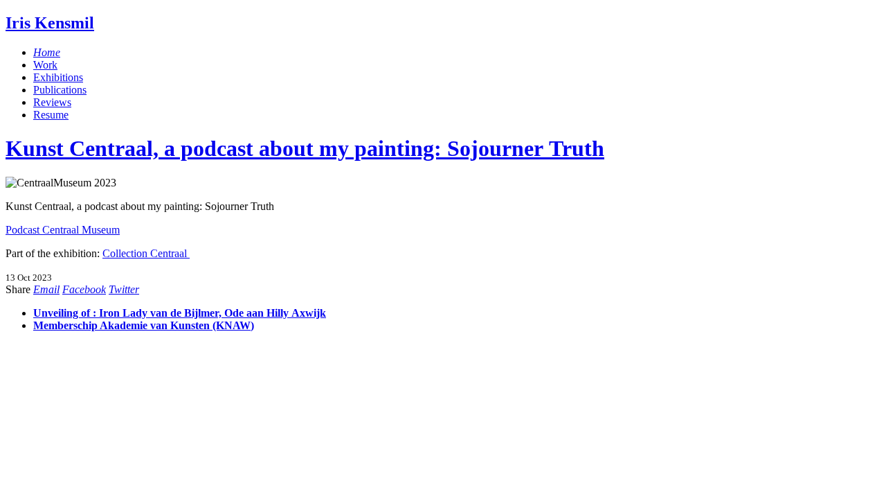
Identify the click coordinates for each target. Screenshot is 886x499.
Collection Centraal (146, 253)
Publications (60, 90)
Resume (51, 115)
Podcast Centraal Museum (63, 230)
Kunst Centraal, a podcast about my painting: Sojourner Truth (305, 148)
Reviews (52, 102)
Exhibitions (58, 77)
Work (45, 65)
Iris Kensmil (50, 23)
